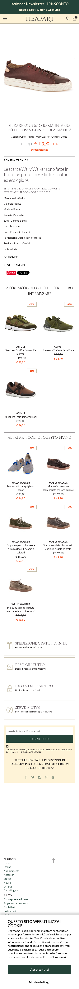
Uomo (7, 863)
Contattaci (9, 907)
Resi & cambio (14, 265)
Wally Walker (42, 136)
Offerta (8, 886)
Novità (7, 882)
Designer (11, 257)
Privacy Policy (20, 749)
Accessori (9, 874)
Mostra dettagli (39, 982)
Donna (7, 867)
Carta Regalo (11, 890)
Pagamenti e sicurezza (16, 903)
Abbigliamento (11, 871)
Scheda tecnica (16, 160)
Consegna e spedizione (16, 899)
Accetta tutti (39, 969)
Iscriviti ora (39, 739)
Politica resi (10, 911)
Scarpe (7, 878)
